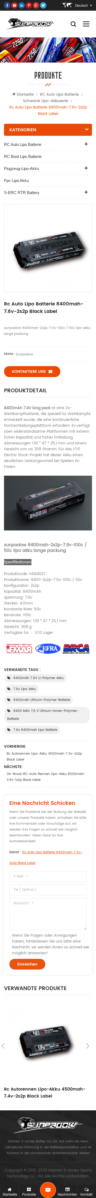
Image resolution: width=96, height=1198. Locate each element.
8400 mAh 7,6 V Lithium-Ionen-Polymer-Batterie (43, 715)
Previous (3, 1046)
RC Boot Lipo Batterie (23, 156)
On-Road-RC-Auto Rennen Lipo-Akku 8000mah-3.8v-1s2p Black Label (46, 776)
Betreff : (45, 858)
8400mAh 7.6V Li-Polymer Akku (38, 678)
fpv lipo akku (16, 180)
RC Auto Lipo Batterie (59, 94)
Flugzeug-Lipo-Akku (21, 168)
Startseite (25, 94)
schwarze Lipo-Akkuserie (45, 101)
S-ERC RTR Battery (21, 192)
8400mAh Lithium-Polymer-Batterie (41, 700)
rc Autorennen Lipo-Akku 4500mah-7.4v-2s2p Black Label (44, 756)
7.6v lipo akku (24, 689)
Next (87, 1046)
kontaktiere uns (29, 372)
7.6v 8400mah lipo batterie (35, 729)
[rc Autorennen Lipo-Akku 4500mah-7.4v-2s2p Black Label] (45, 1041)
